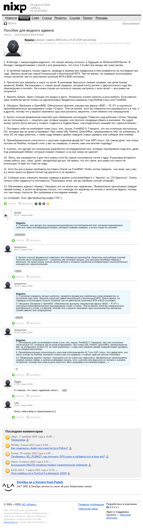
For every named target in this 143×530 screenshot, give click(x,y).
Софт (35, 18)
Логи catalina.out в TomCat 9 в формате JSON (39, 473)
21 (30, 440)
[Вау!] (47, 203)
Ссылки (74, 18)
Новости (11, 18)
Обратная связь (88, 508)
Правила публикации (91, 504)
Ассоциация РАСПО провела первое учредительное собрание (49, 464)
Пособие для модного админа (29, 30)
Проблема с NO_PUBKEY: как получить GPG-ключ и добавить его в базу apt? (58, 456)
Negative (29, 39)
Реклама (101, 18)
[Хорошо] (43, 203)
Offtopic (7, 34)
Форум (24, 18)
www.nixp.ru (11, 522)
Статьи (47, 18)
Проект (88, 18)
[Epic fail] (36, 203)
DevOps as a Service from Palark (40, 482)
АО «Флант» (29, 504)
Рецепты (61, 18)
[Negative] (13, 55)
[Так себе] (40, 203)
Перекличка (18, 439)
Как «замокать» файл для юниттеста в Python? (39, 448)
